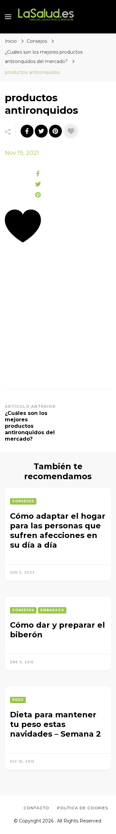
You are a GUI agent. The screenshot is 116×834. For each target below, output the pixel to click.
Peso (18, 700)
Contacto (36, 807)
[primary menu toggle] (8, 16)
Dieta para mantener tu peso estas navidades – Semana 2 (55, 724)
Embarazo (52, 610)
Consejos (37, 41)
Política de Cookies (82, 807)
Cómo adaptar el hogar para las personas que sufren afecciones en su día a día (57, 530)
